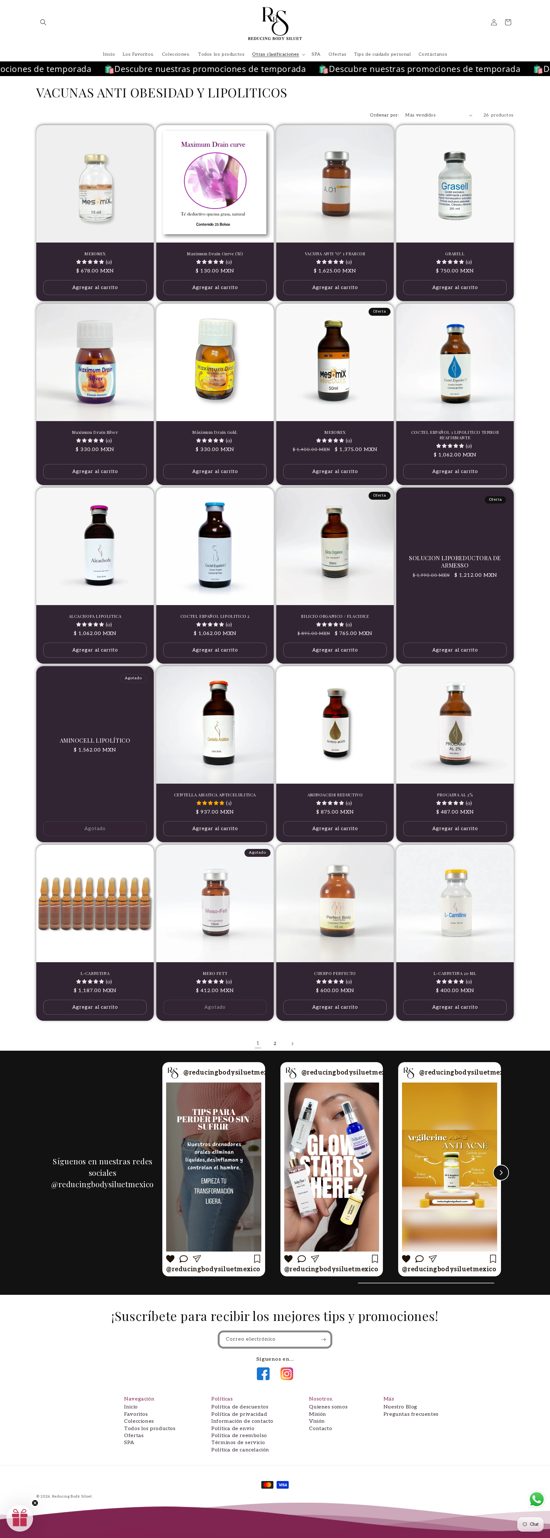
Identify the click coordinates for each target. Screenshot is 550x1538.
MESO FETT (215, 973)
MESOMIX (94, 253)
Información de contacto (242, 1421)
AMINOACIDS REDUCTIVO (335, 794)
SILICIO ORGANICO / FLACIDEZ (335, 616)
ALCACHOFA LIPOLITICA (95, 616)
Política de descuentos (239, 1407)
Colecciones (139, 1421)
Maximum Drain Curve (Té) (215, 253)
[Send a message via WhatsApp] (537, 1499)
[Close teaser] (35, 1503)
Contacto (320, 1429)
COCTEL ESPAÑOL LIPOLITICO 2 (215, 616)
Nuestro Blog (400, 1407)
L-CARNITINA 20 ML (455, 973)
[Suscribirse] (323, 1339)
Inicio (131, 1407)
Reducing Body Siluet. (72, 1496)
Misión (317, 1414)
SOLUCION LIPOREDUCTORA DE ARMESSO (455, 561)
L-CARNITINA (95, 973)
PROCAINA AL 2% (455, 794)
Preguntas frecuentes (411, 1414)
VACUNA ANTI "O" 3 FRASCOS (335, 253)
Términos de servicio (238, 1443)
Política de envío (232, 1429)
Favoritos (136, 1414)
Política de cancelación (240, 1450)
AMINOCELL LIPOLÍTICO (95, 740)
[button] (43, 22)
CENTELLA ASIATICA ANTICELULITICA (215, 794)
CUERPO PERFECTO (335, 973)
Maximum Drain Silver (95, 432)
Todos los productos (149, 1429)
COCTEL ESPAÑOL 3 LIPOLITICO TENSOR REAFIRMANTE (455, 435)
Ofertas (134, 1436)
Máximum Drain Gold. (214, 432)
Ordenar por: (384, 115)
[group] (213, 1169)
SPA (129, 1443)
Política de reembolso (239, 1436)
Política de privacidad (239, 1414)
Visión (317, 1421)
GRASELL (454, 253)
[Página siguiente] (292, 1044)
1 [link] (258, 1043)
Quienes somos (328, 1407)
